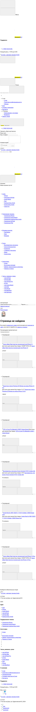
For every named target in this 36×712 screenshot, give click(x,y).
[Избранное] (22, 166)
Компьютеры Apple (7, 616)
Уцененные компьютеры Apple (11, 626)
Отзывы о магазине (7, 107)
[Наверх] (7, 301)
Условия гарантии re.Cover (9, 676)
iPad (3, 607)
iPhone (4, 609)
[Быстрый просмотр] (9, 374)
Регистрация (4, 310)
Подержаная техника (8, 214)
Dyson (4, 243)
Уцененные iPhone (7, 622)
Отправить (2, 148)
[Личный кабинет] (7, 70)
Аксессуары (5, 261)
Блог (3, 105)
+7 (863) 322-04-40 (7, 49)
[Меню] (7, 4)
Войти (1, 308)
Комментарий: (4, 142)
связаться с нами (12, 325)
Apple (4, 194)
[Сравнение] (7, 166)
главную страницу (22, 327)
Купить (4, 359)
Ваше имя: (3, 133)
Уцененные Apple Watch (9, 624)
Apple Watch (5, 611)
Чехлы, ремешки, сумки (9, 276)
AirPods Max (5, 614)
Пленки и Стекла (7, 639)
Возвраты (7, 114)
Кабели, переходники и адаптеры (11, 637)
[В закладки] (24, 339)
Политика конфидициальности (13, 102)
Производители (6, 674)
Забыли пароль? (5, 306)
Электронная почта (5, 304)
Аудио (4, 632)
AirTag (4, 657)
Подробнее (4, 486)
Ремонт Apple (6, 116)
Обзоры (6, 104)
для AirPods (5, 613)
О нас (5, 100)
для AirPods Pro (6, 656)
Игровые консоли (7, 230)
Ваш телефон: (4, 135)
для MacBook (6, 665)
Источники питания (7, 635)
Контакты (5, 109)
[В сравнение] (9, 339)
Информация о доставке (11, 113)
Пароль (23, 304)
